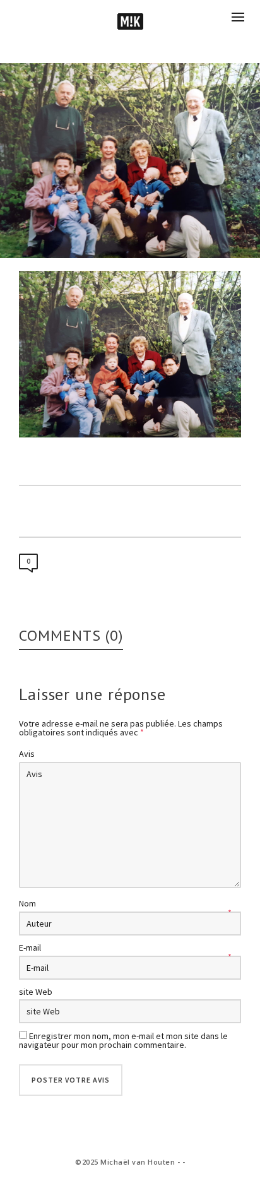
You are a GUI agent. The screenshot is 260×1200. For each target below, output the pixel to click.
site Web (35, 991)
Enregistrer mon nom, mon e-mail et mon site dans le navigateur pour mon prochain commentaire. (123, 1040)
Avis (27, 753)
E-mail (30, 947)
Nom (27, 903)
